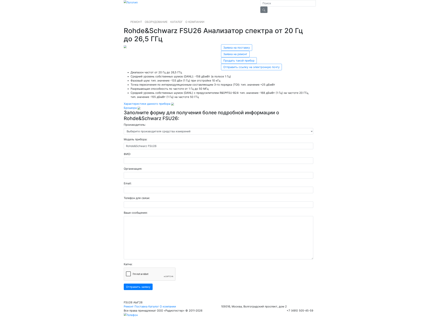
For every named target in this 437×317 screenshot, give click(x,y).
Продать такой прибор (239, 60)
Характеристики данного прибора (147, 103)
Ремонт (129, 306)
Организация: (133, 168)
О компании (168, 306)
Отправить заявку (138, 287)
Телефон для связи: (137, 198)
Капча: (128, 264)
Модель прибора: (135, 139)
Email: (127, 183)
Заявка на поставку (236, 47)
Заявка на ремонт (235, 54)
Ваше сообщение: (135, 212)
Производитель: (135, 124)
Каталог (153, 306)
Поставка (141, 306)
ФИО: (127, 154)
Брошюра (131, 107)
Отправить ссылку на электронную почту (251, 67)
